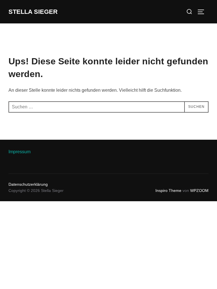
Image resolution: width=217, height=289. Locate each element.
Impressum (19, 151)
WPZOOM (199, 190)
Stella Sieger (33, 11)
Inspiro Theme (168, 190)
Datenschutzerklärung (28, 184)
